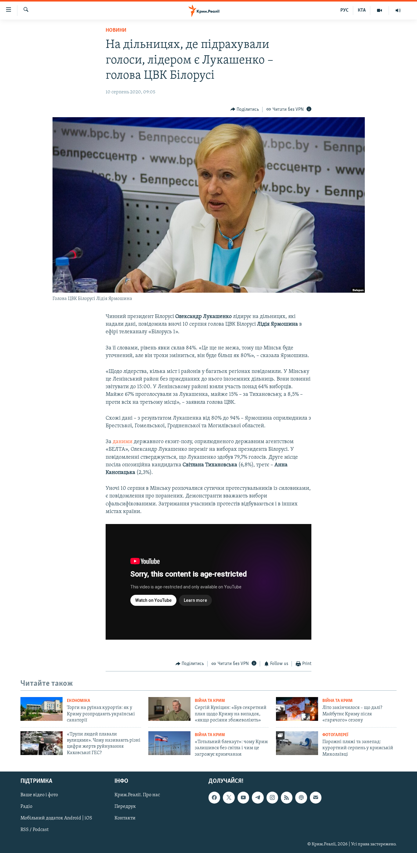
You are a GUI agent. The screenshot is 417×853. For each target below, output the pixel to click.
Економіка (78, 701)
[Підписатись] (315, 797)
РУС (344, 10)
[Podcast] (301, 797)
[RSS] (286, 797)
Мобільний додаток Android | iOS (56, 818)
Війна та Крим (210, 701)
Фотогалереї (335, 735)
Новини (116, 30)
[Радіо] (398, 10)
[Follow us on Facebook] (214, 797)
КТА (362, 10)
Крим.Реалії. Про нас (137, 795)
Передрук (125, 806)
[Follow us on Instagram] (272, 797)
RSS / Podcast (34, 830)
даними (122, 442)
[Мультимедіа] (379, 10)
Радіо (26, 806)
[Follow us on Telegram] (257, 797)
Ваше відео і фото (39, 795)
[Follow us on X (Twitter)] (228, 797)
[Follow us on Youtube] (243, 797)
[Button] (244, 110)
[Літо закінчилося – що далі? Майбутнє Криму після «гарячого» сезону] (297, 709)
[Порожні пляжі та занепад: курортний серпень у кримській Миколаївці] (297, 743)
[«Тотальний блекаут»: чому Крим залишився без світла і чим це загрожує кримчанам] (169, 743)
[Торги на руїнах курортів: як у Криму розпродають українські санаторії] (41, 709)
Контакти (125, 818)
